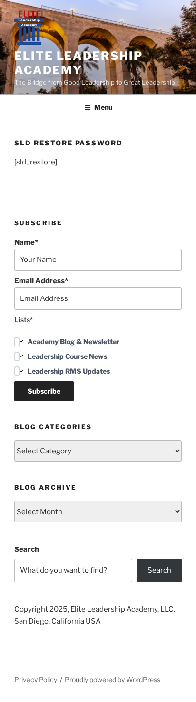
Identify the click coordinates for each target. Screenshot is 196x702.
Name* (26, 242)
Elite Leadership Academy (78, 63)
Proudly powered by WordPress (112, 679)
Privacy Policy (35, 679)
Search (26, 549)
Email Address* (41, 281)
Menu (103, 107)
